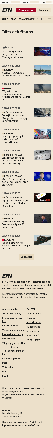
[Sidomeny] (49, 19)
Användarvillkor (10, 309)
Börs (4, 362)
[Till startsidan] (7, 9)
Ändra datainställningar (14, 349)
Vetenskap (8, 367)
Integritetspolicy (11, 313)
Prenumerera (26, 9)
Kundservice (33, 326)
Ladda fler (26, 256)
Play (4, 354)
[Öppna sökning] (42, 19)
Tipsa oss (32, 317)
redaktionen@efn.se (28, 425)
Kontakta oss (34, 313)
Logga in (44, 9)
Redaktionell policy (12, 334)
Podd (5, 375)
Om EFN (31, 309)
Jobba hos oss (34, 322)
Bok (4, 371)
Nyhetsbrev (33, 339)
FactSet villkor (10, 325)
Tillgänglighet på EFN (13, 343)
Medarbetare (34, 331)
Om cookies (8, 338)
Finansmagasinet (11, 358)
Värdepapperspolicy (13, 330)
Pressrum (32, 335)
